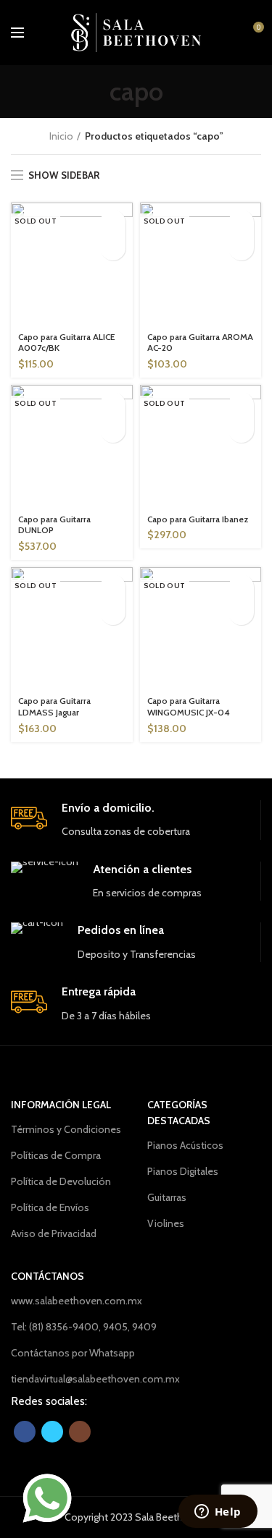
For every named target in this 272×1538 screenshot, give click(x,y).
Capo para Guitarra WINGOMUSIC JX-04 (188, 706)
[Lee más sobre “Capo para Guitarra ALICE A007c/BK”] (112, 222)
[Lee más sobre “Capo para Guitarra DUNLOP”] (112, 404)
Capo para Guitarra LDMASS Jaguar (54, 706)
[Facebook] (25, 1432)
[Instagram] (80, 1432)
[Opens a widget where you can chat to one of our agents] (217, 1513)
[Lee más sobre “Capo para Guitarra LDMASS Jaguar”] (112, 587)
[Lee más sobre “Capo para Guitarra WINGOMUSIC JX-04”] (241, 587)
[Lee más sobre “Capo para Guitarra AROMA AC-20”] (241, 222)
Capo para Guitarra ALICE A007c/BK (66, 342)
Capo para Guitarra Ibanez (198, 519)
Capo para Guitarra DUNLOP (54, 525)
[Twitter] (52, 1432)
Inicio (61, 136)
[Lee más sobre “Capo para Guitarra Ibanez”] (241, 404)
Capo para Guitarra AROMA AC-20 (200, 342)
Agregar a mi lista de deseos (112, 247)
